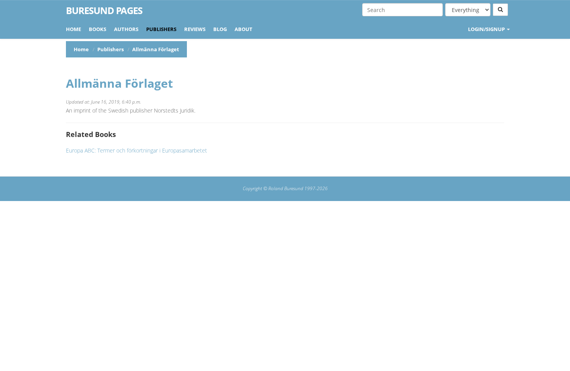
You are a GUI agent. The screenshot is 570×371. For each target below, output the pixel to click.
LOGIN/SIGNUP (487, 29)
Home (73, 29)
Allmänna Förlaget (119, 83)
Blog (220, 29)
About (243, 29)
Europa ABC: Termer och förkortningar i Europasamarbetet (136, 150)
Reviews (195, 29)
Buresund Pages (104, 10)
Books (97, 29)
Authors (126, 29)
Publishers (161, 29)
